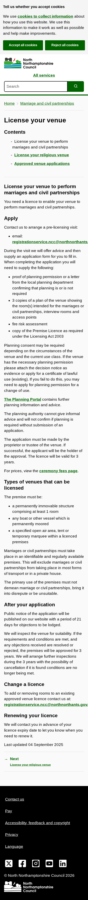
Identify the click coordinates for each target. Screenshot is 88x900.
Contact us (14, 799)
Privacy (11, 834)
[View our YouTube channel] (49, 864)
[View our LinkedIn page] (63, 864)
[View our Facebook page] (22, 864)
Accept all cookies (23, 45)
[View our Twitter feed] (9, 864)
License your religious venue (41, 155)
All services (44, 75)
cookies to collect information (45, 16)
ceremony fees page (58, 471)
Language (14, 846)
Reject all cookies (65, 45)
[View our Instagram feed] (36, 864)
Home (9, 103)
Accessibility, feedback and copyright (37, 823)
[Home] (28, 63)
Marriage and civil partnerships (47, 103)
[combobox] (36, 86)
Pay (8, 811)
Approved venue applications (42, 163)
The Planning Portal (22, 399)
